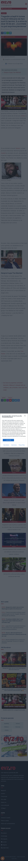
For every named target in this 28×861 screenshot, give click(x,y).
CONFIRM (8, 440)
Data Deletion (6, 445)
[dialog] (14, 430)
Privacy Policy (22, 445)
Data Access (14, 445)
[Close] (25, 416)
